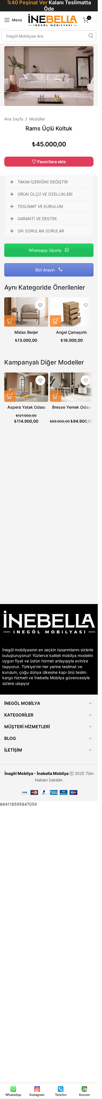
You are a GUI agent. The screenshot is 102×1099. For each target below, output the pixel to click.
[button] (10, 321)
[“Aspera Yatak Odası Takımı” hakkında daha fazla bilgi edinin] (10, 396)
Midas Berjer (26, 332)
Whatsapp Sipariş (45, 250)
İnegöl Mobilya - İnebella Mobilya (37, 773)
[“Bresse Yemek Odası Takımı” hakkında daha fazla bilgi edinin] (55, 396)
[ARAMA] (90, 36)
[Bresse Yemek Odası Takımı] (72, 387)
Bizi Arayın (45, 269)
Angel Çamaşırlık (71, 332)
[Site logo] (52, 19)
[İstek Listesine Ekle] (40, 305)
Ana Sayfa (13, 118)
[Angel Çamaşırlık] (72, 312)
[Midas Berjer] (26, 312)
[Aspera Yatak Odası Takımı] (26, 387)
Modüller (37, 118)
